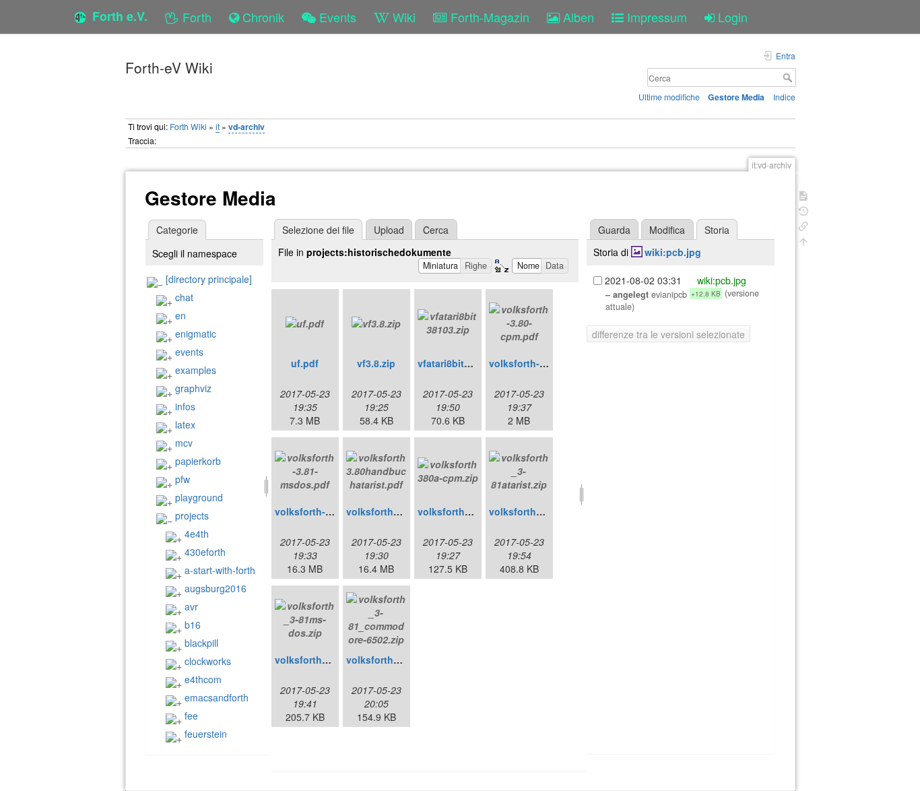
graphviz (193, 388)
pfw (182, 479)
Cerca (789, 77)
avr (191, 606)
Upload (389, 229)
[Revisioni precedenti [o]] (803, 210)
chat (184, 297)
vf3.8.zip (376, 363)
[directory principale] (209, 279)
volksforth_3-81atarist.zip (547, 511)
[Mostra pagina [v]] (803, 194)
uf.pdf (305, 363)
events (189, 351)
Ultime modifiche (669, 96)
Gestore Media (736, 97)
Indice (784, 96)
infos (185, 406)
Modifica (667, 229)
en (180, 315)
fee (191, 715)
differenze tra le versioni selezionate (668, 334)
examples (195, 370)
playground (199, 497)
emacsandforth (217, 697)
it (218, 126)
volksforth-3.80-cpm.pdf (544, 363)
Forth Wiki (188, 126)
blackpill (201, 643)
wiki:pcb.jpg (673, 252)
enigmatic (195, 333)
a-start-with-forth (220, 570)
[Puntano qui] (803, 224)
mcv (184, 442)
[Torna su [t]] (803, 240)
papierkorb (198, 461)
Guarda (614, 229)
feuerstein (206, 733)
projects (192, 515)
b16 (193, 624)
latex (185, 424)
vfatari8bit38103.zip (462, 363)
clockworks (208, 661)
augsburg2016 (216, 588)
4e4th (197, 533)
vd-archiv (246, 127)
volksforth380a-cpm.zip (471, 511)
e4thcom (203, 679)
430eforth (205, 552)
